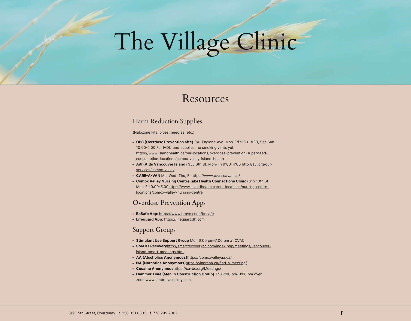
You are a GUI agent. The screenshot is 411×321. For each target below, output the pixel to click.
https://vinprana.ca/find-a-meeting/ (216, 263)
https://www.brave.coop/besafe (186, 214)
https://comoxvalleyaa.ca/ (209, 257)
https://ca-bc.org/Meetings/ (197, 268)
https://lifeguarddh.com (184, 219)
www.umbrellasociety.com (168, 280)
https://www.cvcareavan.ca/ (216, 175)
